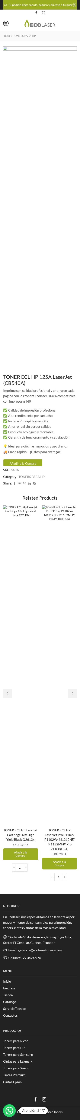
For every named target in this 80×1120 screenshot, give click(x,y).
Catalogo (9, 1002)
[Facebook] (36, 12)
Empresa (9, 988)
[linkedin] (29, 483)
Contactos (10, 1015)
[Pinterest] (24, 483)
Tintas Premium (14, 1075)
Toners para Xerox (16, 1068)
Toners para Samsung (18, 1054)
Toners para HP (14, 1048)
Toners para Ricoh (15, 1041)
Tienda (8, 995)
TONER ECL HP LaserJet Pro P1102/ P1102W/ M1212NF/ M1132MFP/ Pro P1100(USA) (59, 839)
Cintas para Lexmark (17, 1061)
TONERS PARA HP (24, 35)
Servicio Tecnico (14, 1008)
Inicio (6, 35)
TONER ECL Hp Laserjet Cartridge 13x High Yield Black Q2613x (20, 834)
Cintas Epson (12, 1082)
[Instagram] (43, 12)
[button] (7, 693)
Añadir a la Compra (23, 463)
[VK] (19, 483)
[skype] (34, 483)
